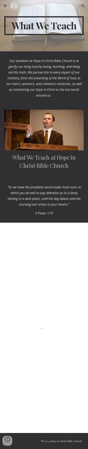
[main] (44, 25)
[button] (5, 5)
